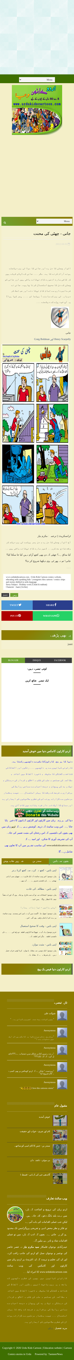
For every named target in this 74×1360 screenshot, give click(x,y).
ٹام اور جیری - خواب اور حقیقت (35, 1131)
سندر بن (37, 861)
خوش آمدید (44, 1116)
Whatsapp (50, 616)
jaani (5, 595)
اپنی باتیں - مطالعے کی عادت (41, 889)
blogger (13, 660)
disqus (37, 660)
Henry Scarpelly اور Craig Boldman (52, 339)
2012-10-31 (61, 244)
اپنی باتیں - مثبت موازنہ (43, 944)
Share (50, 605)
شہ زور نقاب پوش (13, 861)
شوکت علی (50, 1013)
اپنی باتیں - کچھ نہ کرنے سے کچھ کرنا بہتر (34, 870)
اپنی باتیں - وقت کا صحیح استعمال (38, 926)
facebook (60, 660)
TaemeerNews (55, 1354)
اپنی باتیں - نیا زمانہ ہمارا (38, 907)
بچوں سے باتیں (61, 861)
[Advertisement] (37, 37)
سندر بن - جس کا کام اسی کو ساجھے (32, 1145)
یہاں (50, 1328)
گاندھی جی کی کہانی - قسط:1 (35, 1174)
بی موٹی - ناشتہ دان (40, 1160)
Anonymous (50, 1030)
